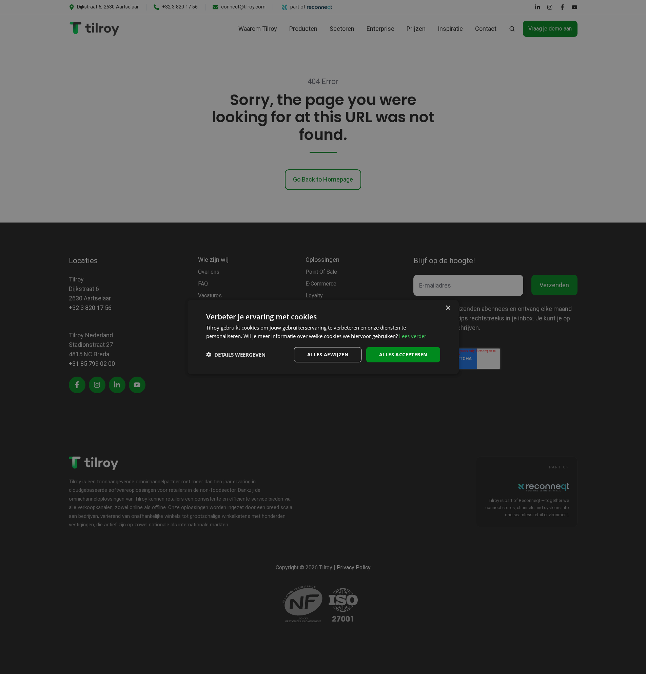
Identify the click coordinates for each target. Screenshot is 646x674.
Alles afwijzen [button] (327, 354)
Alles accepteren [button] (403, 354)
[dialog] (323, 337)
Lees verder (412, 336)
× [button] (447, 308)
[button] (236, 354)
